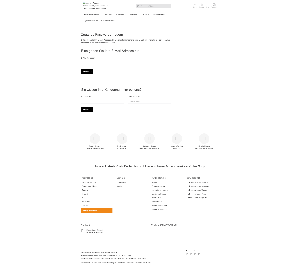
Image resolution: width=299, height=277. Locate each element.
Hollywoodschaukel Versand (197, 190)
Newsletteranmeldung (160, 190)
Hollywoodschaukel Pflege (196, 194)
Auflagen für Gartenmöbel (153, 14)
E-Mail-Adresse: (88, 57)
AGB (83, 198)
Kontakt (154, 182)
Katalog (119, 186)
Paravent (120, 14)
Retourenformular (158, 186)
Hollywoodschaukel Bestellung (198, 186)
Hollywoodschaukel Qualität (197, 198)
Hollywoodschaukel (91, 14)
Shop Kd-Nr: (86, 96)
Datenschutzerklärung (90, 186)
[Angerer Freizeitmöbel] (97, 6)
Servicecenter (157, 201)
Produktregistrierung (159, 209)
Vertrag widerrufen (90, 210)
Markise (108, 14)
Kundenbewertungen (159, 205)
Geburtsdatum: (134, 96)
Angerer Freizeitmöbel (91, 21)
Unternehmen (122, 182)
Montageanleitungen (159, 194)
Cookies (85, 205)
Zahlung (85, 190)
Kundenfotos (156, 198)
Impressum (86, 201)
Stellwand (133, 14)
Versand (85, 194)
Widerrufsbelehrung (89, 182)
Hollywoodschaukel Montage (197, 182)
